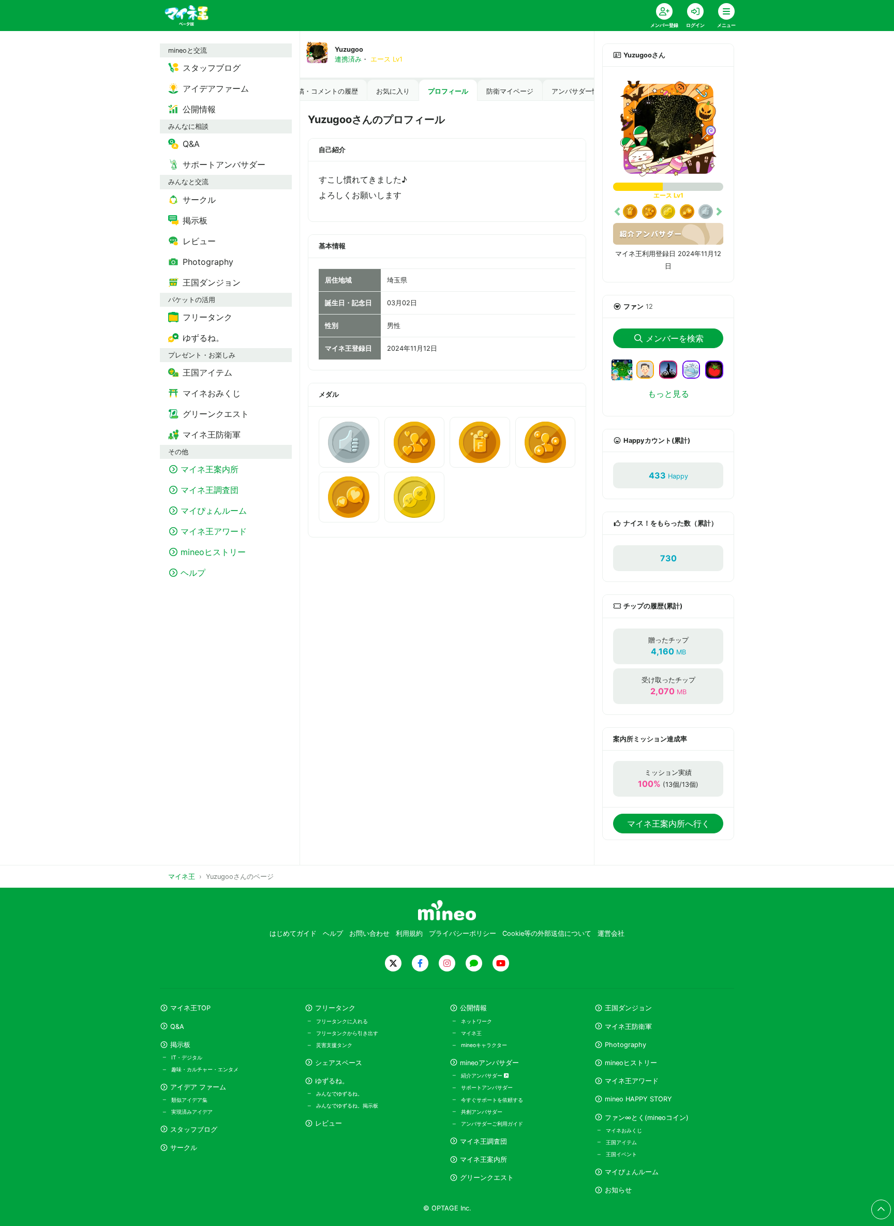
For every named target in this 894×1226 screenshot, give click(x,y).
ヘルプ (333, 933)
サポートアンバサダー (487, 1087)
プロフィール (448, 91)
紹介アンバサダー (482, 1075)
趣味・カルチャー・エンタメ (205, 1069)
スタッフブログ (193, 1129)
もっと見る (668, 393)
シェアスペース (338, 1063)
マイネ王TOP (190, 1008)
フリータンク (335, 1008)
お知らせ (618, 1190)
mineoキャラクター (484, 1045)
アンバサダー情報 (578, 91)
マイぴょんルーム (632, 1172)
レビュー (328, 1123)
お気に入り (393, 91)
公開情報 (473, 1008)
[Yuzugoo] (668, 128)
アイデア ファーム (198, 1087)
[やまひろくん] (718, 369)
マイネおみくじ (624, 1130)
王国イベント (621, 1154)
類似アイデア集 (189, 1100)
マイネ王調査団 (483, 1141)
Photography (625, 1045)
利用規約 (409, 933)
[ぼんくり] (695, 369)
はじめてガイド (293, 933)
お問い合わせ (369, 933)
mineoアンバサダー (489, 1063)
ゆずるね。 (332, 1081)
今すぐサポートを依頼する (492, 1100)
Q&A (177, 1026)
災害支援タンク (334, 1045)
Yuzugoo (349, 49)
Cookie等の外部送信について (546, 933)
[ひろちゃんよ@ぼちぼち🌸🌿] (622, 375)
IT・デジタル (186, 1057)
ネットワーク (476, 1021)
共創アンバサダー (481, 1112)
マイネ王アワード (632, 1081)
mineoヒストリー (631, 1063)
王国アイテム (621, 1142)
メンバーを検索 (675, 338)
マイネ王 (471, 1033)
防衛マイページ (509, 91)
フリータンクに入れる (342, 1021)
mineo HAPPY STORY (638, 1099)
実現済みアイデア (192, 1112)
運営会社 (611, 933)
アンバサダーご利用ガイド (492, 1123)
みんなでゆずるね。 (339, 1093)
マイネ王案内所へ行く (668, 823)
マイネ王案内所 (483, 1159)
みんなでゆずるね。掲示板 (347, 1105)
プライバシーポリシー (462, 933)
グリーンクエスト (487, 1178)
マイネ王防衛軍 (628, 1026)
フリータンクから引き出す (347, 1033)
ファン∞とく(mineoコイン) (647, 1118)
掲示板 (180, 1045)
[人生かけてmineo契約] (649, 369)
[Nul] (672, 369)
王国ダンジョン (628, 1008)
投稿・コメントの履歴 (324, 91)
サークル (183, 1148)
